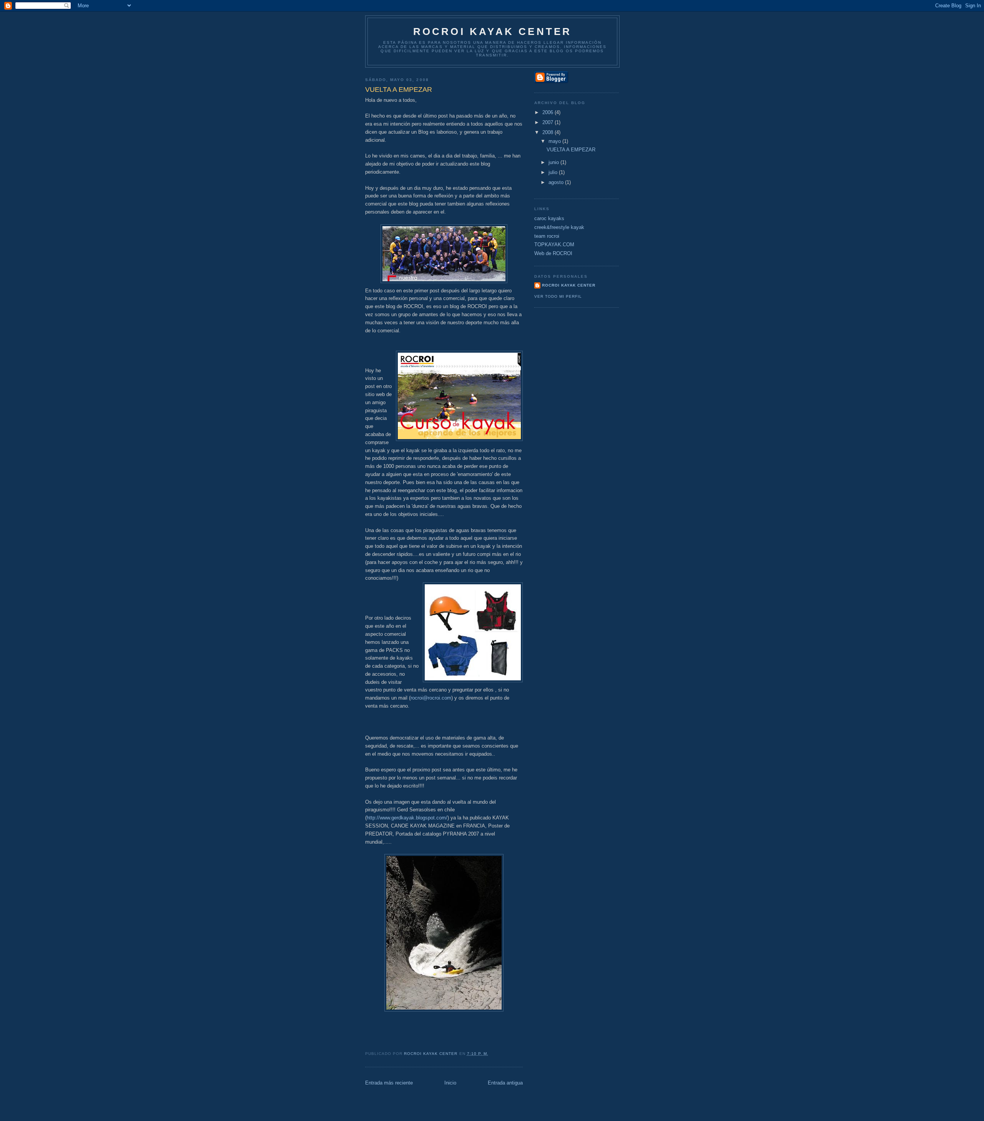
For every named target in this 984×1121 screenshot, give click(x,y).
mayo (555, 141)
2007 (548, 122)
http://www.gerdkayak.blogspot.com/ (407, 818)
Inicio (450, 1083)
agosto (557, 182)
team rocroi (546, 236)
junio (554, 162)
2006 (548, 112)
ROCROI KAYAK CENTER (492, 31)
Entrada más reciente (389, 1083)
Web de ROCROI (553, 253)
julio (554, 172)
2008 (548, 132)
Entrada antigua (505, 1083)
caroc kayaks (549, 218)
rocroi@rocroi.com (431, 698)
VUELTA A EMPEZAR (571, 150)
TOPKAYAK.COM (554, 244)
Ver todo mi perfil (558, 296)
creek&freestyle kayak (559, 227)
